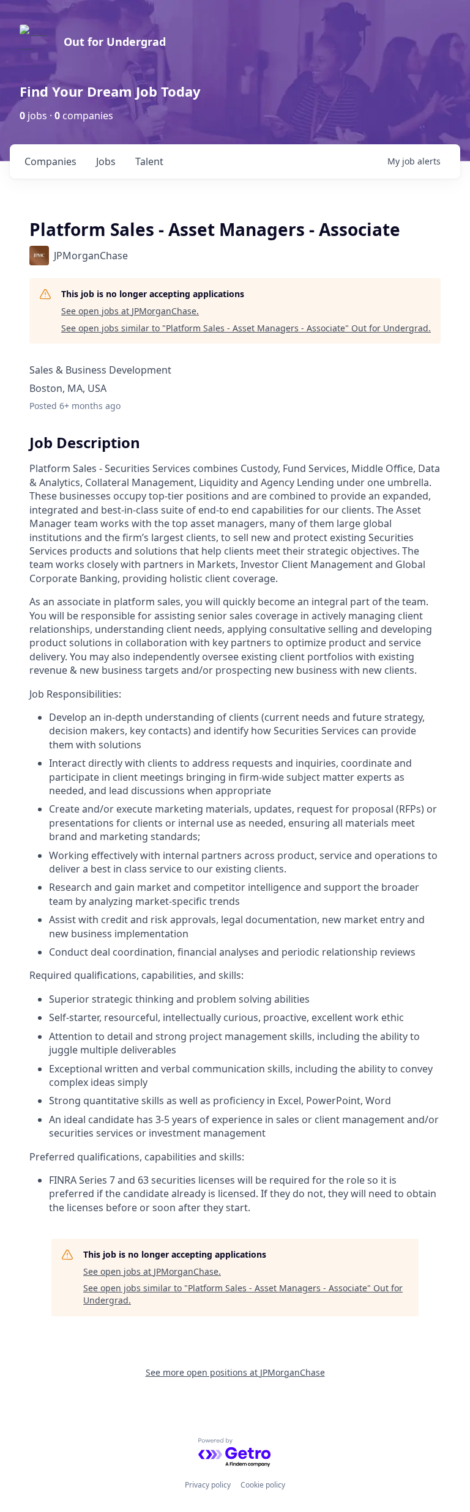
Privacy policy (208, 1485)
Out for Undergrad (115, 41)
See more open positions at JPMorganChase (235, 1372)
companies (50, 161)
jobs (106, 161)
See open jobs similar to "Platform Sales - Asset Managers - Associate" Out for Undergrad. (246, 328)
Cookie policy (263, 1485)
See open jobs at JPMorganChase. (130, 311)
